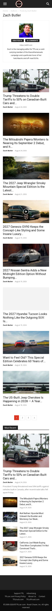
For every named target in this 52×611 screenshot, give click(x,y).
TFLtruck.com (18, 599)
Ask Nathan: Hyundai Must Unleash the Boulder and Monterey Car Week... (31, 516)
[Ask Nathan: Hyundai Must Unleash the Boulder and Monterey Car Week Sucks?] (10, 517)
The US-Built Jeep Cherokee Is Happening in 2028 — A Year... (23, 399)
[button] (5, 4)
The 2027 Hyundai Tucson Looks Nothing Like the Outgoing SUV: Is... (25, 317)
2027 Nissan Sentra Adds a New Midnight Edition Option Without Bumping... (25, 274)
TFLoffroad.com (32, 599)
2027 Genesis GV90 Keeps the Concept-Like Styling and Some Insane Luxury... (24, 230)
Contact (42, 596)
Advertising (31, 593)
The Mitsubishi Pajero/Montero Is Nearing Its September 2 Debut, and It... (25, 143)
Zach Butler (8, 107)
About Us (32, 596)
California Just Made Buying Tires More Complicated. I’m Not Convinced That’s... (34, 545)
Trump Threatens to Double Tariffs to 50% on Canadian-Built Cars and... (25, 99)
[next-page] (34, 417)
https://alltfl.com (26, 45)
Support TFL (19, 593)
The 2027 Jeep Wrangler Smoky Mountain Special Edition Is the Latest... (24, 186)
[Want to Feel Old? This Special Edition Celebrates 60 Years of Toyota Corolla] (26, 342)
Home (5, 11)
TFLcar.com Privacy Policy (15, 596)
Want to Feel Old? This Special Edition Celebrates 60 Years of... (24, 359)
